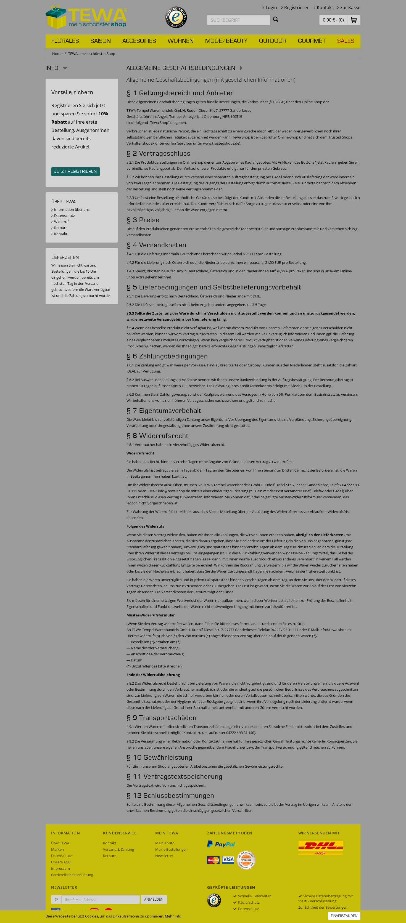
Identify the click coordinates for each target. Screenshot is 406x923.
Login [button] (271, 7)
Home (57, 53)
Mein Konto (165, 842)
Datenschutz (64, 215)
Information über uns (71, 209)
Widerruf (61, 221)
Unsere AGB (60, 862)
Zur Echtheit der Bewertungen (322, 907)
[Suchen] (275, 19)
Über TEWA (60, 842)
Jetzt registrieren (75, 171)
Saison (101, 41)
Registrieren (297, 7)
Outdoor (272, 41)
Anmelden (154, 899)
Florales (65, 41)
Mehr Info (173, 916)
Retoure (60, 227)
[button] (354, 20)
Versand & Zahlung (118, 849)
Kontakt (325, 7)
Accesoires (139, 41)
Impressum (60, 868)
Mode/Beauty (226, 41)
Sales (345, 41)
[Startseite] (86, 16)
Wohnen (181, 41)
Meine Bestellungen (171, 849)
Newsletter (164, 855)
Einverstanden (344, 915)
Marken (57, 849)
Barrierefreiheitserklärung (72, 874)
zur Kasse (350, 7)
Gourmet (312, 41)
